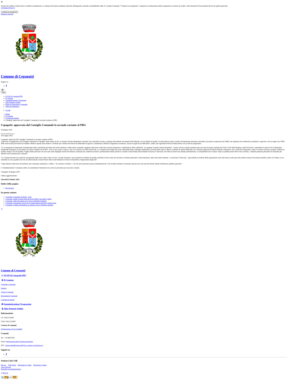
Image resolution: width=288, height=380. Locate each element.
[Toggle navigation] (2, 90)
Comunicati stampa (12, 118)
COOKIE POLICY (8, 8)
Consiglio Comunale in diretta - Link (18, 197)
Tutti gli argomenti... (12, 106)
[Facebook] (6, 86)
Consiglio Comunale (8, 284)
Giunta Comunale (7, 292)
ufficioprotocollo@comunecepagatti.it (19, 342)
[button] (14, 96)
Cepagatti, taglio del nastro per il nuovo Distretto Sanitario (26, 201)
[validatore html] (5, 378)
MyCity (5, 373)
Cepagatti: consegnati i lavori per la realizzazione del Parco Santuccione (30, 203)
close (3, 92)
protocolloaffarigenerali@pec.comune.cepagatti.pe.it (24, 345)
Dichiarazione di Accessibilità (11, 329)
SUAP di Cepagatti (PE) (15, 275)
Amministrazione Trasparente (17, 304)
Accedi (7, 110)
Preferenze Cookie (39, 365)
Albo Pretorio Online (13, 308)
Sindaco (4, 288)
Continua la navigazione (9, 12)
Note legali (12, 365)
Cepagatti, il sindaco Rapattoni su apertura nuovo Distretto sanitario (29, 205)
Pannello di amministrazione (11, 369)
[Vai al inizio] (2, 209)
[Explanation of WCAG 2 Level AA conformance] (13, 378)
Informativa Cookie (25, 365)
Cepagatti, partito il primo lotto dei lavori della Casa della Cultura (28, 199)
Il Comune (9, 116)
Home (7, 114)
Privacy (3, 365)
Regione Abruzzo (7, 14)
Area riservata (6, 367)
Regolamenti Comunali (9, 296)
